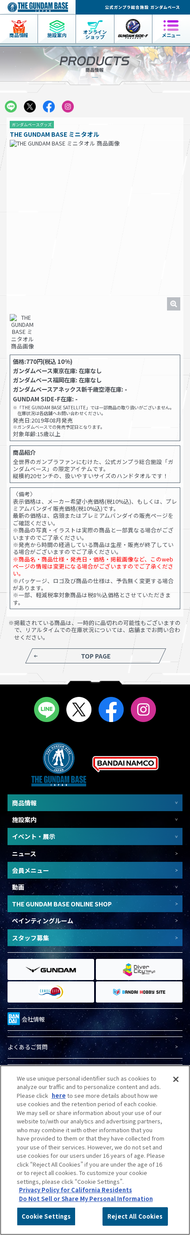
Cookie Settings (46, 1216)
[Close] (176, 1079)
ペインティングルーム (42, 920)
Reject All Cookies (135, 1216)
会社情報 (33, 1019)
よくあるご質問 (28, 1047)
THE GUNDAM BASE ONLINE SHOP (62, 904)
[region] (95, 1150)
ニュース (24, 853)
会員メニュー (30, 870)
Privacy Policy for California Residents (75, 1190)
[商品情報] (19, 19)
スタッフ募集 (30, 938)
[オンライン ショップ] (95, 19)
